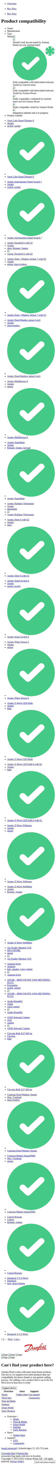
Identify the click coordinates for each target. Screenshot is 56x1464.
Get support (34, 1394)
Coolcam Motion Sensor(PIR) (21, 1156)
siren (9, 525)
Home (4, 1394)
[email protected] (9, 1448)
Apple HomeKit (14, 1001)
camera (10, 1022)
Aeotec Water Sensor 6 (18, 642)
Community (34, 1398)
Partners (5, 1404)
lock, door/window (16, 1283)
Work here (6, 1398)
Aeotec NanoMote (16, 442)
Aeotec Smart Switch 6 (18, 581)
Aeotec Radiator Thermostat (20, 503)
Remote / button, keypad (18, 448)
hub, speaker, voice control (19, 969)
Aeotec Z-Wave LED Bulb (20, 703)
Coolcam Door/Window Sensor (22, 1094)
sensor (10, 386)
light (9, 708)
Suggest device (9, 1388)
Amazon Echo (14, 964)
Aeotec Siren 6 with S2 (18, 519)
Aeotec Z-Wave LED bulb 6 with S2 (24, 764)
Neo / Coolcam (14, 1097)
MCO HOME (13, 950)
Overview (12, 3)
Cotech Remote (14, 1217)
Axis (9, 1020)
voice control (13, 1006)
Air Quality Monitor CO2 (19, 947)
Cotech (10, 1219)
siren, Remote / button (17, 248)
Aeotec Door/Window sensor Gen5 (23, 320)
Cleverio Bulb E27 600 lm (19, 1033)
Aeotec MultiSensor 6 (17, 381)
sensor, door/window (17, 264)
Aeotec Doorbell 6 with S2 (20, 243)
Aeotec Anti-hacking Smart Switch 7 (24, 181)
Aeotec (10, 123)
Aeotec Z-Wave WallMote (19, 886)
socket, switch (13, 586)
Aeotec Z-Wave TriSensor (19, 825)
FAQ (15, 1440)
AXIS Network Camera (18, 1017)
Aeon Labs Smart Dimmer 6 (20, 120)
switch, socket (13, 126)
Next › (11, 1339)
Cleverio (11, 1036)
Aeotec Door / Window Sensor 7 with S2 (26, 259)
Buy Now (12, 8)
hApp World (7, 1407)
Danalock (11, 1280)
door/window (13, 325)
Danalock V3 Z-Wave (17, 1278)
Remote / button (14, 892)
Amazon (11, 966)
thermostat (12, 509)
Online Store (22, 1394)
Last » (17, 1339)
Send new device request (45, 1462)
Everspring (12, 985)
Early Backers (8, 1411)
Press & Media (9, 1401)
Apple (10, 1004)
